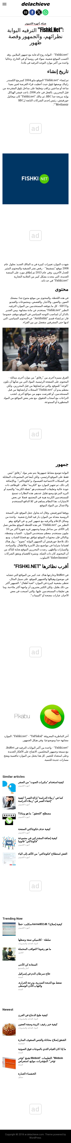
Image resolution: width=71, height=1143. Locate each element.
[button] (4, 4)
